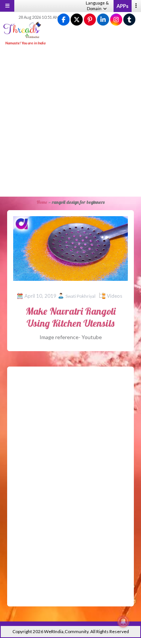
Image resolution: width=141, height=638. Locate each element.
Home (41, 202)
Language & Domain (97, 5)
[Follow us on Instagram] (116, 20)
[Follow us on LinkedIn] (103, 20)
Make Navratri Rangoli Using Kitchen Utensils (70, 317)
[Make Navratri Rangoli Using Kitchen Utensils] (70, 247)
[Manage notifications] (123, 621)
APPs (123, 6)
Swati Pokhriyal (80, 296)
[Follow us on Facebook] (64, 20)
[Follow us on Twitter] (77, 20)
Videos (114, 296)
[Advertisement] (70, 121)
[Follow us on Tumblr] (129, 20)
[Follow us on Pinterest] (90, 20)
